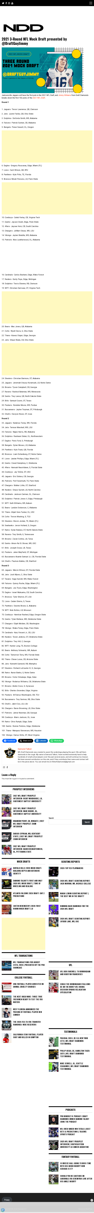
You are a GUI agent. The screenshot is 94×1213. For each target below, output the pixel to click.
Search (51, 818)
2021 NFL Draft (39, 98)
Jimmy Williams (64, 95)
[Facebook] (7, 767)
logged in (15, 779)
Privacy (6, 1199)
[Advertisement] (47, 146)
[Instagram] (4, 767)
